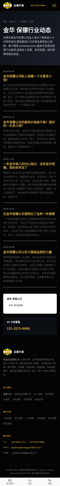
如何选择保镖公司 (22, 394)
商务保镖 (28, 399)
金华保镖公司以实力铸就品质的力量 (27, 252)
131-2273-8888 (18, 328)
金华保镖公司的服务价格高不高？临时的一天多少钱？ (29, 124)
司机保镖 (16, 399)
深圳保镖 (41, 418)
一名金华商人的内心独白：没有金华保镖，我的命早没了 (29, 166)
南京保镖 (18, 418)
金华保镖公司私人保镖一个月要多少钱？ (27, 78)
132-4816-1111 (18, 442)
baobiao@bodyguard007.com (26, 447)
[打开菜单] (54, 5)
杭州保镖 (52, 418)
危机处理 (39, 399)
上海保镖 (7, 418)
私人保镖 (38, 394)
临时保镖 (49, 394)
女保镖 (6, 399)
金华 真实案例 (16, 305)
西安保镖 (7, 423)
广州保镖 (30, 418)
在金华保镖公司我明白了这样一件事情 (29, 214)
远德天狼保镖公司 (11, 359)
